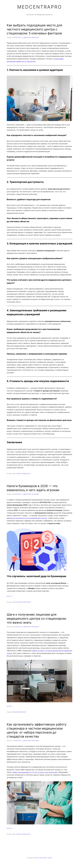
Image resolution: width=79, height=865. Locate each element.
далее (9, 596)
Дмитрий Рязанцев (31, 37)
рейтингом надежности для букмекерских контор (27, 518)
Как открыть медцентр (22, 473)
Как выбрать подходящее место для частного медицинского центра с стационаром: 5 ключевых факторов (34, 29)
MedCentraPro (39, 7)
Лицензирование (19, 712)
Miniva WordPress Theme (43, 858)
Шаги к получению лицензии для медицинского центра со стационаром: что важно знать (37, 618)
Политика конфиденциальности (39, 14)
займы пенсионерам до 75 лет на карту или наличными (35, 772)
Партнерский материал (22, 602)
